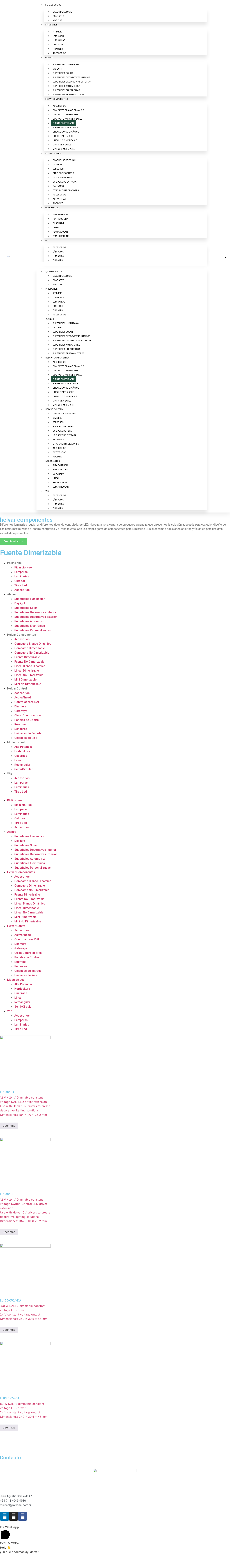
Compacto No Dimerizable (31, 652)
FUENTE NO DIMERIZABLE (65, 127)
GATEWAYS (58, 186)
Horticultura (22, 751)
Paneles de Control (27, 720)
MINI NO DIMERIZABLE (64, 149)
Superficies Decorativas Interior (35, 612)
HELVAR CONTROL (53, 153)
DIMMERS (57, 164)
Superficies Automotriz (29, 621)
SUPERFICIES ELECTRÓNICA (66, 90)
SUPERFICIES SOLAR (63, 73)
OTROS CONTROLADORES (66, 190)
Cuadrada (20, 755)
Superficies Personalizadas (32, 630)
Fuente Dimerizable (27, 657)
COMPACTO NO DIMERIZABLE (67, 119)
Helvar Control (17, 688)
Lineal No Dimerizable (28, 675)
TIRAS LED (58, 49)
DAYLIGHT (57, 69)
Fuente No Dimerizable (29, 661)
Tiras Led (20, 585)
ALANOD (49, 57)
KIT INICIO (57, 31)
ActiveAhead (22, 697)
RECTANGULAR (60, 232)
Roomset (20, 724)
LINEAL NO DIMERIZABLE (65, 140)
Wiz (9, 773)
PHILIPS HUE (51, 25)
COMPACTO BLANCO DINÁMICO (68, 110)
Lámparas (21, 572)
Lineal (18, 760)
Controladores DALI (27, 702)
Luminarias (21, 576)
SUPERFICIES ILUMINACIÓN (66, 64)
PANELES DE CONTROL (64, 173)
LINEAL (56, 227)
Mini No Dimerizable (27, 684)
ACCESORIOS (59, 53)
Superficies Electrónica (29, 625)
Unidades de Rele (25, 738)
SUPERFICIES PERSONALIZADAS (68, 94)
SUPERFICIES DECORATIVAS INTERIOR (71, 77)
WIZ (47, 240)
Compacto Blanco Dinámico (32, 643)
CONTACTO (58, 16)
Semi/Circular (23, 769)
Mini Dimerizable (25, 679)
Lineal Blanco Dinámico (29, 666)
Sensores (20, 729)
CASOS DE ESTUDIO (62, 12)
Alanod (12, 594)
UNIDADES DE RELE (62, 177)
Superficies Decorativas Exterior (35, 616)
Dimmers (20, 706)
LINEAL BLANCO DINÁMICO (66, 132)
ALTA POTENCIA (60, 214)
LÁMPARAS (58, 36)
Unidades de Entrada (28, 733)
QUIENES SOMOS (53, 5)
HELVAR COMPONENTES (56, 99)
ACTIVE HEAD (59, 199)
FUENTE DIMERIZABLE (64, 123)
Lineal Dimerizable (26, 670)
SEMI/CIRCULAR (61, 236)
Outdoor (19, 581)
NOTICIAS (57, 20)
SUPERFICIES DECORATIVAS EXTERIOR (72, 82)
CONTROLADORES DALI (64, 160)
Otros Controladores (28, 715)
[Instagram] (13, 1516)
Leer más (9, 1125)
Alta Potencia (23, 746)
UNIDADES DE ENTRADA (64, 182)
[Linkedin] (4, 1516)
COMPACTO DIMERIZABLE (66, 114)
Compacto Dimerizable (29, 648)
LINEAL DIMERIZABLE (63, 136)
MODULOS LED (52, 208)
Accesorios (22, 590)
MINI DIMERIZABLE (62, 144)
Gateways (20, 711)
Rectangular (22, 764)
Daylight (19, 603)
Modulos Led (16, 742)
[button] (121, 264)
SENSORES (58, 169)
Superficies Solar (25, 608)
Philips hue (14, 563)
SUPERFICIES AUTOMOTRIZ (66, 86)
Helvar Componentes (21, 634)
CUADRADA (58, 223)
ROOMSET (58, 203)
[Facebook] (22, 1516)
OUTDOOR (58, 44)
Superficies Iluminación (29, 599)
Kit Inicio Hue (23, 567)
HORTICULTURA (60, 219)
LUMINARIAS (59, 40)
